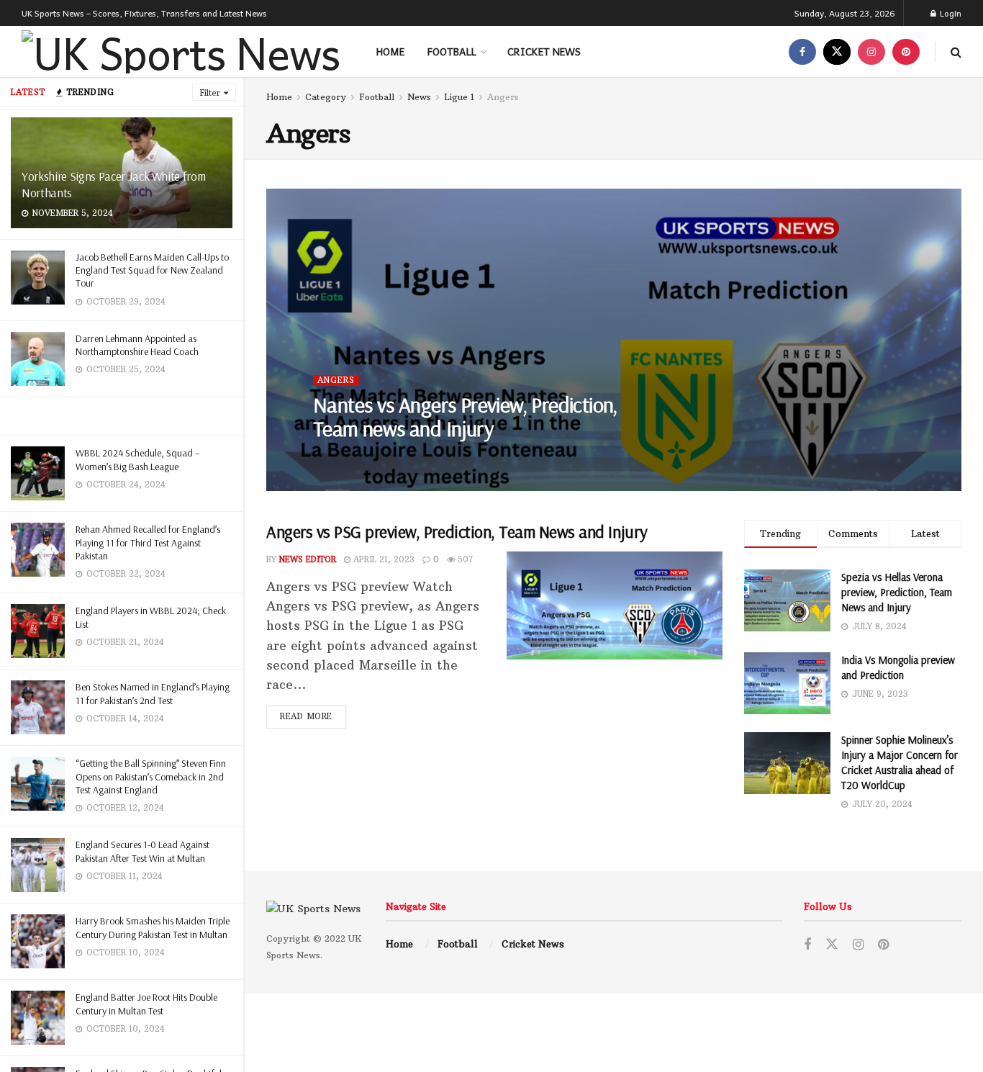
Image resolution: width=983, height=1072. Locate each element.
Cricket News (544, 51)
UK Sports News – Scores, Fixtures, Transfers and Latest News (144, 13)
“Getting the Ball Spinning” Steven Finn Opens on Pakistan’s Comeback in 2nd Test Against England (151, 776)
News (419, 96)
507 (464, 559)
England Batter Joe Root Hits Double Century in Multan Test (146, 1004)
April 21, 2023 (382, 559)
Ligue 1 (459, 96)
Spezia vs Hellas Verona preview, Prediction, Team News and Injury (896, 592)
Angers (503, 96)
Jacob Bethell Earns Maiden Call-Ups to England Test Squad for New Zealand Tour (152, 270)
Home (390, 51)
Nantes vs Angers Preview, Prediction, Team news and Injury (465, 416)
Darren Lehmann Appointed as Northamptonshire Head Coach (137, 345)
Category (325, 96)
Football (451, 51)
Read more (306, 716)
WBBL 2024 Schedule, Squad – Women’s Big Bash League (138, 459)
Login (949, 13)
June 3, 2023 (426, 458)
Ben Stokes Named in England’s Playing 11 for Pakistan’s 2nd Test (153, 693)
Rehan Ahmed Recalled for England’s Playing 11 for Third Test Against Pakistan (148, 542)
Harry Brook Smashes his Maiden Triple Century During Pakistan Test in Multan (153, 927)
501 (480, 458)
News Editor (354, 458)
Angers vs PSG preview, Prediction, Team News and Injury (457, 531)
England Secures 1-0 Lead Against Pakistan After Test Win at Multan (142, 851)
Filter (210, 93)
